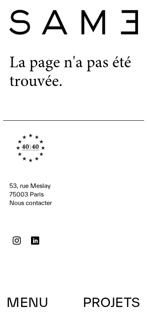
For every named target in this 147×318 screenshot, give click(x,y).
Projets (111, 302)
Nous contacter (30, 194)
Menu (27, 302)
